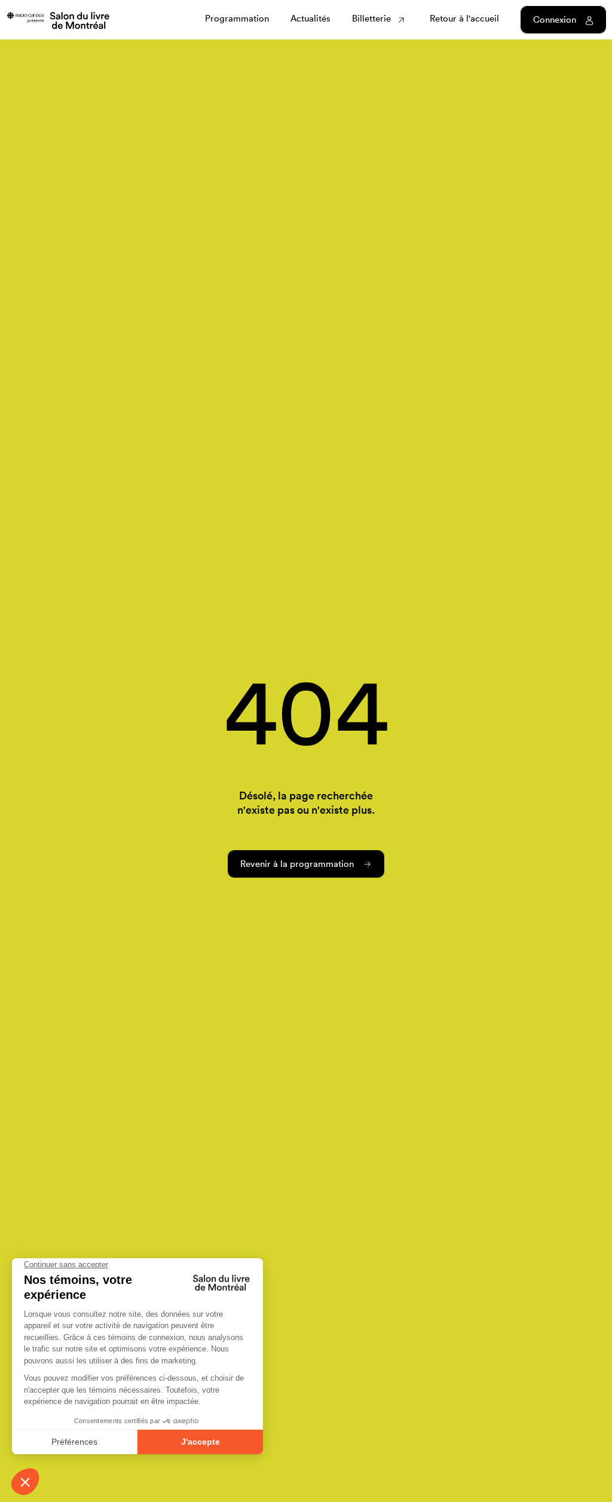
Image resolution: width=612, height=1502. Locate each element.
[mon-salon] (57, 19)
